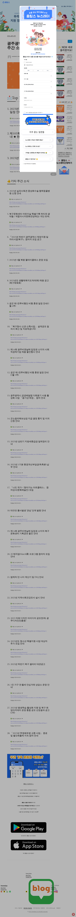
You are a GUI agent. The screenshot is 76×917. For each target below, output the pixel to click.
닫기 (53, 174)
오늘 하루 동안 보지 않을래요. (30, 163)
